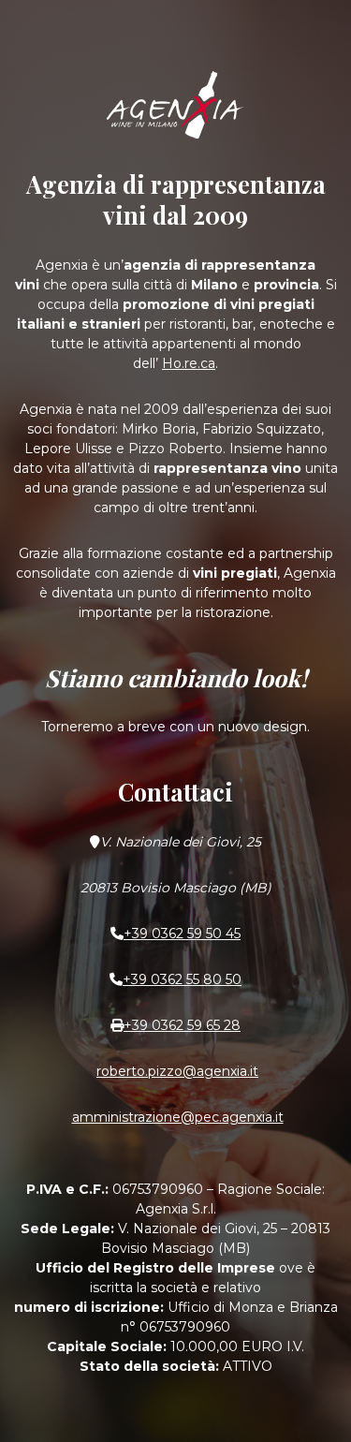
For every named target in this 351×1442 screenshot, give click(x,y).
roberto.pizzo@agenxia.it (177, 1071)
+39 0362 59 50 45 (182, 933)
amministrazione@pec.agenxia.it (178, 1117)
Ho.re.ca (188, 363)
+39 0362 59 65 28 (182, 1025)
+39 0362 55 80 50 (182, 979)
